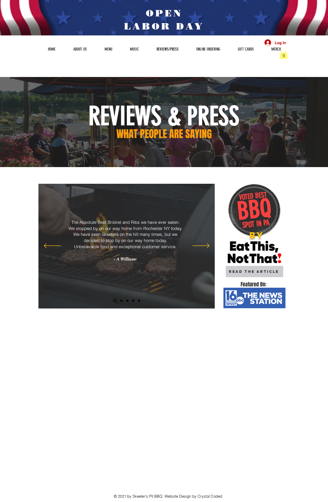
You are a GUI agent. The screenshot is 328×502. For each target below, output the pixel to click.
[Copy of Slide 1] (115, 300)
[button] (284, 54)
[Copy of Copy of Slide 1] (133, 301)
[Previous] (52, 246)
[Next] (201, 246)
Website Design (178, 496)
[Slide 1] (121, 301)
